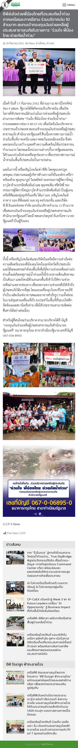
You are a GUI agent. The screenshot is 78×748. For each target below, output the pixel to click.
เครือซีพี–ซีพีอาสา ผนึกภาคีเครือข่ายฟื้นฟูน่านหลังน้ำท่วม (49, 620)
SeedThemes (47, 744)
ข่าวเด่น (50, 43)
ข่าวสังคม (40, 43)
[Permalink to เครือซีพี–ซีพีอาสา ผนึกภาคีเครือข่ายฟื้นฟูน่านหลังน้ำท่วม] (15, 623)
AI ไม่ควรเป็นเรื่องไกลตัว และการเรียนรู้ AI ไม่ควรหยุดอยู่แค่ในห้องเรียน (47, 587)
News (31, 43)
